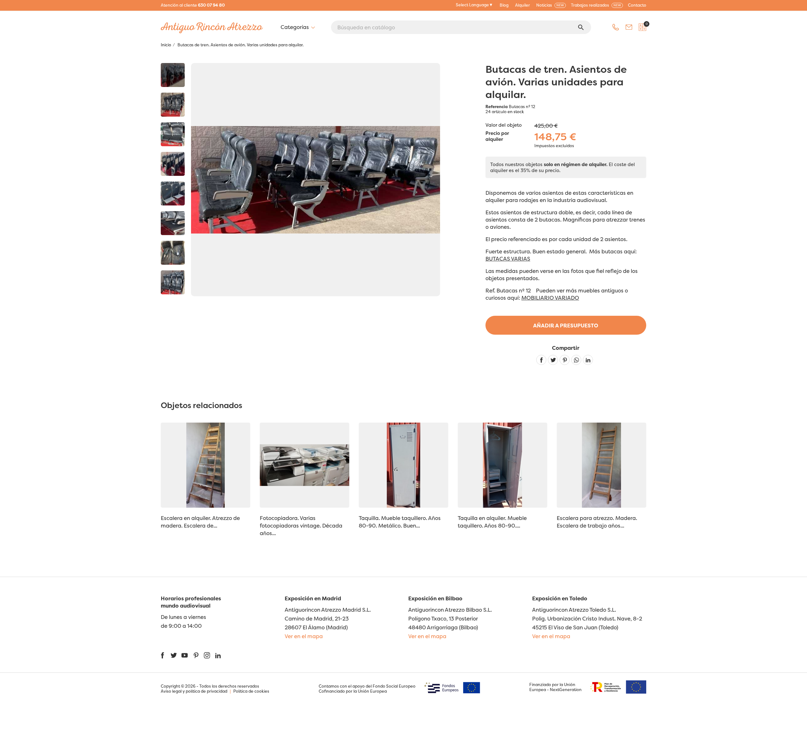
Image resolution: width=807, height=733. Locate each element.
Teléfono (615, 27)
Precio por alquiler (497, 136)
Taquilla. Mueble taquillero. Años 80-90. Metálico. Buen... (400, 521)
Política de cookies (251, 691)
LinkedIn (218, 655)
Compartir (541, 360)
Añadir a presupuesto (565, 325)
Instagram (207, 655)
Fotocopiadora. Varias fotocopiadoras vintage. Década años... (301, 525)
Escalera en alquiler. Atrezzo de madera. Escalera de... (200, 521)
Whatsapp (576, 360)
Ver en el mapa (304, 636)
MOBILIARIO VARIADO (550, 297)
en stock (516, 111)
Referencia (496, 106)
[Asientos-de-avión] (173, 75)
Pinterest (564, 360)
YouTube (184, 655)
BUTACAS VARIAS (507, 258)
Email (628, 27)
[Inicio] (173, 105)
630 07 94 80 (211, 5)
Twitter (173, 655)
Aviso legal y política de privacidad (194, 691)
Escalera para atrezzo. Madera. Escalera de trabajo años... (597, 521)
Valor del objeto (503, 125)
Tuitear (553, 360)
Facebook (162, 655)
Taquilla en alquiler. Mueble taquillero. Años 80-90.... (492, 521)
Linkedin (588, 360)
